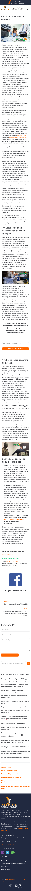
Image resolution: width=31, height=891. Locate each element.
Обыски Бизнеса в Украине (15, 408)
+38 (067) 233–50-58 (12, 561)
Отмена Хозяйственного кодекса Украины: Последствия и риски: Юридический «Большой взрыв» (15, 718)
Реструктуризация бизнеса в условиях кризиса (15, 757)
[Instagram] (18, 8)
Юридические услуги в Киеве (11, 777)
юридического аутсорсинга (18, 137)
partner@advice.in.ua (8, 841)
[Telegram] (13, 8)
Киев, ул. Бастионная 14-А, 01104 (12, 838)
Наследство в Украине (9, 770)
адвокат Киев (21, 135)
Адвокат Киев (6, 767)
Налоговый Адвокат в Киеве (11, 774)
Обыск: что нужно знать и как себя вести (13, 723)
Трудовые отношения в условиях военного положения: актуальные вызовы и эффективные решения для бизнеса (15, 735)
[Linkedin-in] (21, 8)
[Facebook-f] (16, 8)
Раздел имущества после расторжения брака (14, 707)
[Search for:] (13, 663)
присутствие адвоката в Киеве (13, 519)
